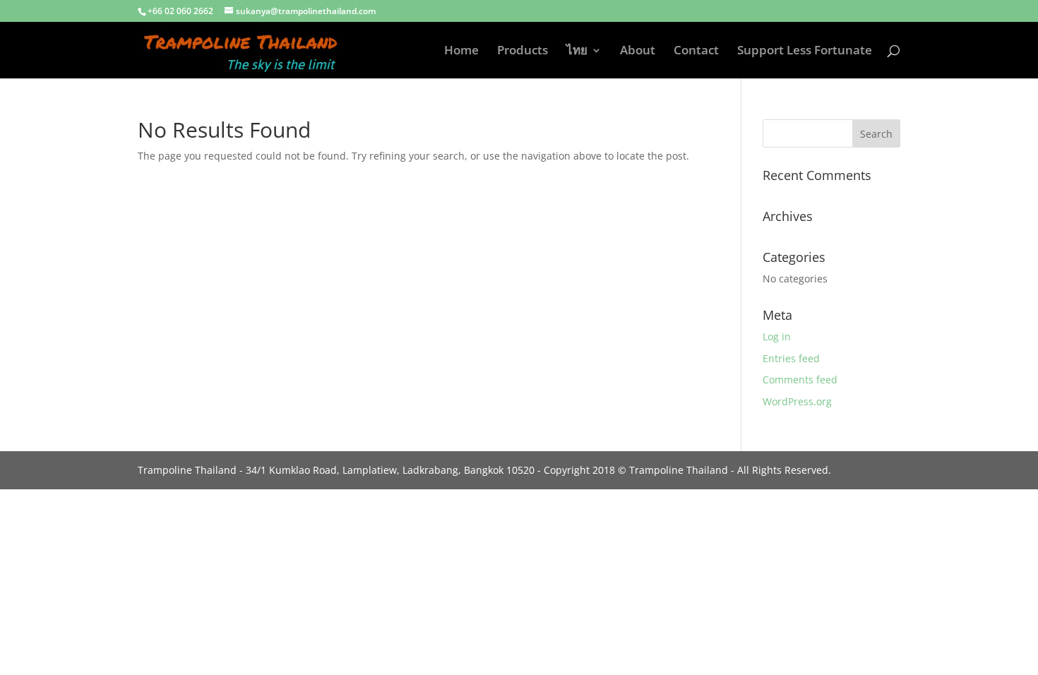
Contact (696, 51)
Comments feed (800, 379)
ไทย (576, 51)
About (637, 51)
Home (461, 51)
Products (522, 51)
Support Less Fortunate (804, 51)
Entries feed (791, 358)
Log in (777, 336)
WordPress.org (797, 401)
